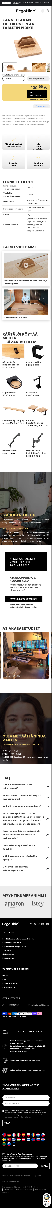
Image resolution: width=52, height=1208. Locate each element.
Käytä (44, 1166)
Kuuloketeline (33, 362)
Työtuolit (6, 950)
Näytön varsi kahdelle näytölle (36, 452)
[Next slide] (46, 67)
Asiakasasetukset (10, 983)
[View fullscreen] (49, 635)
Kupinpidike (9, 393)
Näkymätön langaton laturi (11, 363)
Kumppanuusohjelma (11, 1187)
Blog (4, 979)
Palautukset (8, 1189)
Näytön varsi (9, 451)
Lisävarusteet (8, 954)
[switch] (47, 1204)
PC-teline (31, 393)
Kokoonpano (8, 958)
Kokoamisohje (8, 987)
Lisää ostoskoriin (35, 94)
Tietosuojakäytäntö (24, 1189)
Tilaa (7, 1122)
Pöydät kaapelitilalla (11, 943)
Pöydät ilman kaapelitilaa (14, 947)
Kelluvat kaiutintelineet (34, 421)
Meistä (5, 976)
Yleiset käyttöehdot (30, 1187)
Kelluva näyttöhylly (13, 420)
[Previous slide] (5, 67)
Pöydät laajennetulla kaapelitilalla (18, 939)
